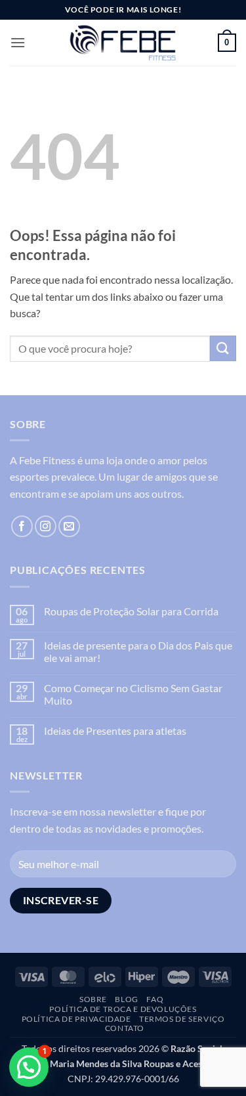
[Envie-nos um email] (69, 526)
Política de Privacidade (76, 1019)
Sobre (93, 999)
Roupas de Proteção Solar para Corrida (131, 611)
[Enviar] (223, 348)
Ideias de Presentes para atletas (115, 730)
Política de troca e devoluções (122, 1009)
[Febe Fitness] (123, 42)
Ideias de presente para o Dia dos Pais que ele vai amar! (138, 651)
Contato (124, 1028)
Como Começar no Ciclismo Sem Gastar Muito (133, 694)
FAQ (154, 999)
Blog (126, 999)
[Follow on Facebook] (22, 526)
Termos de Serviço (181, 1019)
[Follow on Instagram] (45, 526)
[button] (18, 42)
